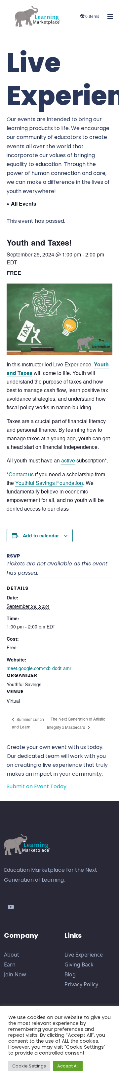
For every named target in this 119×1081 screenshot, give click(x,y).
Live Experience (83, 954)
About (11, 954)
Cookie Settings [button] (29, 1066)
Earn (10, 964)
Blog (70, 974)
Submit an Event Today (36, 786)
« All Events (21, 203)
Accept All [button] (68, 1066)
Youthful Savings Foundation (49, 483)
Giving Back (79, 964)
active (68, 460)
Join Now (15, 974)
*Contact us (20, 474)
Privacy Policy (81, 984)
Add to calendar (41, 535)
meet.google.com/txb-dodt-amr (39, 668)
